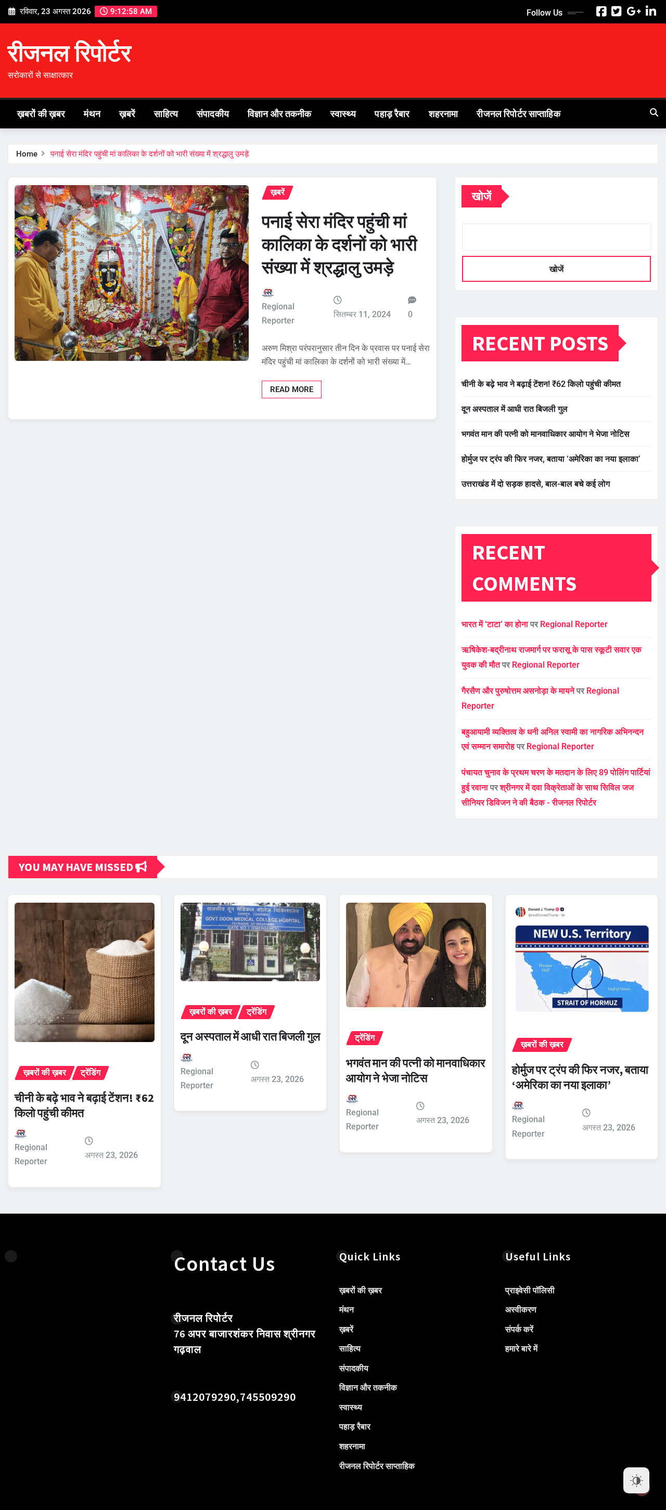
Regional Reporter (278, 314)
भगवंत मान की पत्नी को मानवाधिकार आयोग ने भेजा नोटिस (546, 434)
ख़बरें (127, 114)
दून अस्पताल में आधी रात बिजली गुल (515, 409)
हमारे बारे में (521, 1348)
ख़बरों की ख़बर (41, 114)
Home (26, 154)
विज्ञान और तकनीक (280, 114)
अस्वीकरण (520, 1309)
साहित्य (166, 114)
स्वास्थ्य (343, 114)
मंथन (92, 114)
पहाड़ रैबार (392, 114)
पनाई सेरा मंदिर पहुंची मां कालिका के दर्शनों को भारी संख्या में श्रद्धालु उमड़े (149, 154)
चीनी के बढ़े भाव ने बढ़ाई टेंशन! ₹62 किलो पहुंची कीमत (541, 384)
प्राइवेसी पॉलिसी (530, 1290)
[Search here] (654, 113)
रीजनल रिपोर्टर (69, 53)
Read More (291, 389)
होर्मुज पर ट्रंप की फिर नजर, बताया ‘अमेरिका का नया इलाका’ (551, 459)
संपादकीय (213, 114)
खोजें (481, 196)
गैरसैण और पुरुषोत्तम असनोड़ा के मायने (518, 691)
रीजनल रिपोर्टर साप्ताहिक (518, 114)
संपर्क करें (519, 1329)
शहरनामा (443, 114)
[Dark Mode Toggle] (636, 1480)
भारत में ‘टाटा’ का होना (495, 624)
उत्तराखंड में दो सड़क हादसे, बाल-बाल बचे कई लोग (536, 484)
